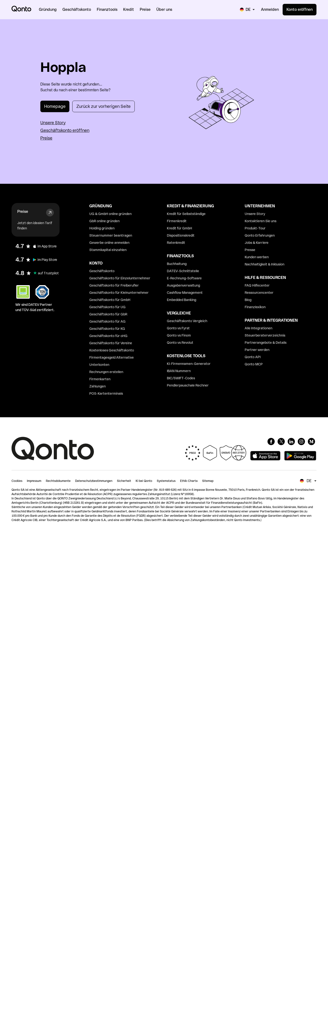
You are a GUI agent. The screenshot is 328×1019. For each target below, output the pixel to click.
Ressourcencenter (259, 293)
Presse (250, 250)
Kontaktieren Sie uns (260, 221)
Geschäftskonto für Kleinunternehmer (119, 293)
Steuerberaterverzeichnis (265, 335)
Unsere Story (53, 122)
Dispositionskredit (180, 235)
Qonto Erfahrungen (260, 235)
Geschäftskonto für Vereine (110, 343)
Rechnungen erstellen (106, 372)
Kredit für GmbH (179, 228)
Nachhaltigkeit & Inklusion (264, 264)
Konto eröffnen (299, 9)
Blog (248, 300)
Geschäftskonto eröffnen (64, 130)
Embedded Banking (181, 300)
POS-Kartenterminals (106, 393)
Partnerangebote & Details (265, 342)
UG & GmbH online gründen (110, 214)
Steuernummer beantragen (110, 235)
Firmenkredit (177, 221)
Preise (46, 138)
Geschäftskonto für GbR (108, 314)
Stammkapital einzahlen (108, 250)
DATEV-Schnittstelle (183, 271)
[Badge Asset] (271, 441)
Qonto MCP (254, 364)
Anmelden (270, 9)
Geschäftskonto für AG (107, 321)
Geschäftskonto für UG (107, 307)
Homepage (55, 106)
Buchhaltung (177, 264)
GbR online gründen (104, 221)
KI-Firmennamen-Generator (189, 364)
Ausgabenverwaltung (183, 285)
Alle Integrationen (258, 328)
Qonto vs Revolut (180, 342)
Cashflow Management (185, 293)
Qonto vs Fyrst (178, 328)
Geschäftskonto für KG (107, 329)
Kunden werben (257, 257)
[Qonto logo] (21, 9)
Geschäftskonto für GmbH (109, 300)
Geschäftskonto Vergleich (187, 321)
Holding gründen (102, 228)
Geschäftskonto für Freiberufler (114, 285)
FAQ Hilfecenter (257, 285)
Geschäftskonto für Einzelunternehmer (119, 278)
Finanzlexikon (255, 307)
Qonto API (253, 357)
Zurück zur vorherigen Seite (103, 106)
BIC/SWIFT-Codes (181, 378)
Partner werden (257, 350)
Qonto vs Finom (179, 335)
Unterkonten (99, 365)
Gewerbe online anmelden (109, 243)
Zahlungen (97, 386)
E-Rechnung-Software (184, 278)
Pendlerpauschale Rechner (188, 385)
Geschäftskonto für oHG (108, 336)
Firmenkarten (99, 379)
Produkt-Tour (255, 228)
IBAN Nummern (179, 371)
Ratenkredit (176, 243)
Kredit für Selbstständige (186, 214)
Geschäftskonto (102, 271)
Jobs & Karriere (256, 243)
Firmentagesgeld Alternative (111, 357)
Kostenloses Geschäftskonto (111, 350)
